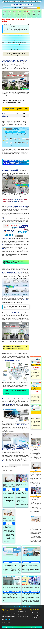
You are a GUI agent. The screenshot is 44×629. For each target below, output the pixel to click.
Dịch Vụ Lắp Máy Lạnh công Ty (21, 276)
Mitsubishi (34, 615)
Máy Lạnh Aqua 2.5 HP (5, 14)
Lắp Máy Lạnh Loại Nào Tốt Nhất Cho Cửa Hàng (30, 588)
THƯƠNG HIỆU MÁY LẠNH (15, 7)
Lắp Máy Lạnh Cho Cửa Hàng (10, 466)
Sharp (35, 612)
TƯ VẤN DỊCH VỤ (6, 7)
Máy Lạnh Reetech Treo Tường (39, 14)
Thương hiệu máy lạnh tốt (22, 614)
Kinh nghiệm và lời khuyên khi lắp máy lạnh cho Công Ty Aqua (13, 44)
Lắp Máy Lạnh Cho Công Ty (36, 445)
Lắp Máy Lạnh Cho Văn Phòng (8, 485)
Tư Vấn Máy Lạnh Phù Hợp (23, 616)
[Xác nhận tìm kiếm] (38, 8)
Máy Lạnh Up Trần (9, 14)
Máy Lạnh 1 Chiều (31, 1)
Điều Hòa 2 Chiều (38, 1)
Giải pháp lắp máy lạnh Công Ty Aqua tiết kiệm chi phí (11, 40)
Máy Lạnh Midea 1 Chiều (19, 14)
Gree (34, 617)
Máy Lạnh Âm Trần (18, 1)
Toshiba (38, 612)
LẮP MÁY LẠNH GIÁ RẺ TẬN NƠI (22, 4)
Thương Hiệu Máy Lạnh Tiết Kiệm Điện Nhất (31, 557)
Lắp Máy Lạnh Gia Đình (8, 518)
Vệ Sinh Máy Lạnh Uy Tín (22, 611)
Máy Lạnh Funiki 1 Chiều (28, 14)
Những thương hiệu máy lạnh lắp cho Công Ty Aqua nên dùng (13, 46)
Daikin (32, 612)
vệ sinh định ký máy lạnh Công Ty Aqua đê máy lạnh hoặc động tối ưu (14, 42)
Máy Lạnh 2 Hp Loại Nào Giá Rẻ (9, 557)
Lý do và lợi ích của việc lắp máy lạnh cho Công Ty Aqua (12, 35)
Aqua (31, 617)
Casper (37, 617)
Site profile (38, 627)
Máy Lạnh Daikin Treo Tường (24, 14)
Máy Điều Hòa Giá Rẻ (14, 14)
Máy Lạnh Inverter (12, 1)
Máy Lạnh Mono (6, 1)
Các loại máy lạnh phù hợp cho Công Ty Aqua (10, 37)
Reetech (38, 615)
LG (31, 615)
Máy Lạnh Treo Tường (24, 1)
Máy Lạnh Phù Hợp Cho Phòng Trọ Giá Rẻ (11, 587)
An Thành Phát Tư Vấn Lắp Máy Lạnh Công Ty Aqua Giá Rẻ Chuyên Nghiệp (16, 49)
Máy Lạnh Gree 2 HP (33, 14)
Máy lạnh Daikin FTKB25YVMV (34, 389)
